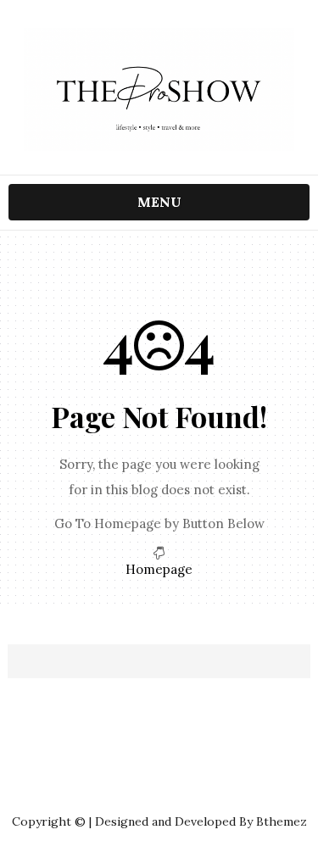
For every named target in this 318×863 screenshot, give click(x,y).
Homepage (159, 569)
